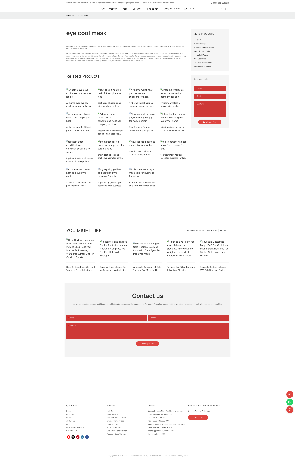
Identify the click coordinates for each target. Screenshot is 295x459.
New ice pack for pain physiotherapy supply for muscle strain (141, 129)
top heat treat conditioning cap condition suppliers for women (79, 160)
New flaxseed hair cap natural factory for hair (140, 153)
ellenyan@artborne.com (162, 414)
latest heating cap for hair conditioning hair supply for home (173, 129)
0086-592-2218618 (221, 3)
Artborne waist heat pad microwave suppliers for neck (141, 105)
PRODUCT (224, 230)
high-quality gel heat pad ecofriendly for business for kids (110, 184)
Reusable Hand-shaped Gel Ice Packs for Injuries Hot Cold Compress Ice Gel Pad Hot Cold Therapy (113, 269)
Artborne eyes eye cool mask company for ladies (78, 104)
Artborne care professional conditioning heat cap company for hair (111, 132)
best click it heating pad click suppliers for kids (109, 104)
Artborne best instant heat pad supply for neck (79, 184)
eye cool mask (82, 15)
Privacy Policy (182, 456)
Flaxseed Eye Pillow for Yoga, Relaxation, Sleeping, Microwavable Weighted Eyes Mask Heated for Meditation (181, 269)
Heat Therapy (212, 230)
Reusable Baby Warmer (196, 230)
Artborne (70, 15)
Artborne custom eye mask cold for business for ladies (142, 184)
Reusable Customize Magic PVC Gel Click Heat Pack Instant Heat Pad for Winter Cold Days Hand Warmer (213, 269)
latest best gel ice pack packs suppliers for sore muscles (109, 156)
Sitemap (173, 456)
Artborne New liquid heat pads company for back (78, 129)
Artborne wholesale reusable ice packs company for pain (170, 105)
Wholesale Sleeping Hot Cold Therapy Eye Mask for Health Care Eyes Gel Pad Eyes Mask (147, 269)
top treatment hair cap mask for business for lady (173, 156)
